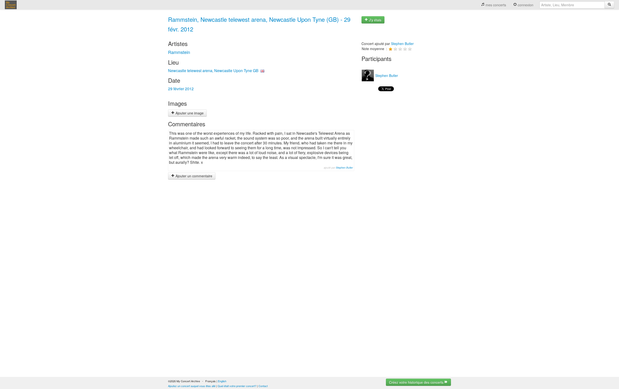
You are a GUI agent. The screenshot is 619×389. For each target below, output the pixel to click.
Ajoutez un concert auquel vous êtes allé (191, 386)
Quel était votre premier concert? (237, 386)
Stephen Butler (344, 167)
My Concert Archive (10, 5)
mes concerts (495, 4)
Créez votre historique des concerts (416, 382)
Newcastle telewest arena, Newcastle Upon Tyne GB (213, 70)
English (222, 381)
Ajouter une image (189, 113)
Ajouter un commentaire (193, 175)
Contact (263, 386)
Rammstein (179, 52)
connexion (525, 4)
